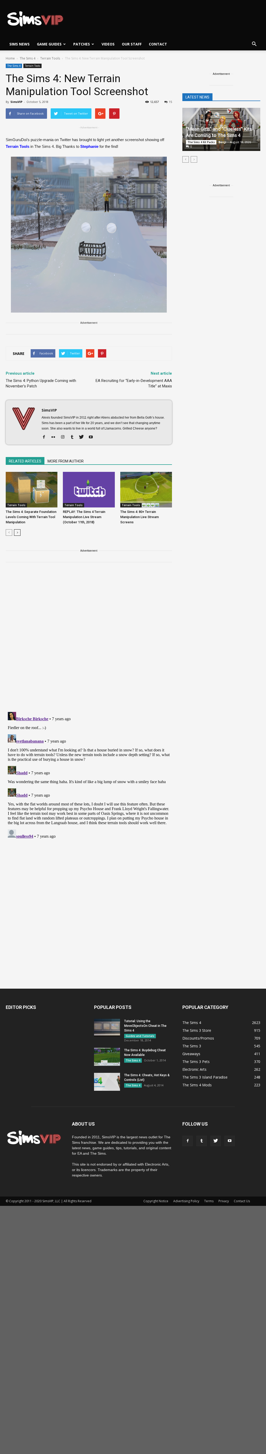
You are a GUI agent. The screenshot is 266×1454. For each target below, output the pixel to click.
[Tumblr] (74, 437)
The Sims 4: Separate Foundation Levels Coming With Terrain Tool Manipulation (31, 517)
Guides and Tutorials (140, 1036)
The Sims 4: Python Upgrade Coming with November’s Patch (41, 383)
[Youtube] (92, 437)
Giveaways (191, 1053)
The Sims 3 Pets (196, 1061)
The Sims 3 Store (196, 1030)
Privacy (223, 1201)
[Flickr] (55, 437)
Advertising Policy (186, 1201)
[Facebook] (46, 437)
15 (170, 102)
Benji (222, 142)
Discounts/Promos (198, 1038)
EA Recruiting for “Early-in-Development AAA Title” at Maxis (134, 383)
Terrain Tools (32, 66)
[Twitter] (83, 437)
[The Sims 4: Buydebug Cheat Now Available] (107, 1057)
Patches (81, 44)
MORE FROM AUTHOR (66, 461)
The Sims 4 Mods (197, 1084)
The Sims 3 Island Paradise (205, 1077)
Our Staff (132, 44)
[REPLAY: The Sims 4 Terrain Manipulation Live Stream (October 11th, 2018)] (89, 489)
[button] (254, 44)
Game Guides (49, 44)
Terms (209, 1201)
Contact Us (242, 1201)
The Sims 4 (14, 66)
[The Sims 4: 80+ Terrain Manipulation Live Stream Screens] (146, 489)
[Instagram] (64, 437)
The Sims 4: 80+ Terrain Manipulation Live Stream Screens (139, 517)
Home (10, 58)
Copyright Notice (155, 1201)
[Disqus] (89, 640)
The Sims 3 (191, 1045)
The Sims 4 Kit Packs (201, 142)
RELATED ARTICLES (25, 461)
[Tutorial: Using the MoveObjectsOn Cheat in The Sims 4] (107, 1028)
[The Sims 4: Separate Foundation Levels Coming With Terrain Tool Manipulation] (31, 489)
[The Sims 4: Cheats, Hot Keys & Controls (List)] (107, 1082)
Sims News (19, 44)
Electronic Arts (194, 1069)
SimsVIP (16, 102)
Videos (108, 44)
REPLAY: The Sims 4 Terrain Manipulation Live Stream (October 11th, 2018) (84, 517)
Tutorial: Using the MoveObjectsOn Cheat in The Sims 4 (145, 1025)
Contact (158, 44)
